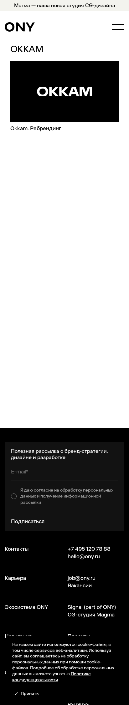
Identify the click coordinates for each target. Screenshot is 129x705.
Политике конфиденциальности (51, 676)
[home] (20, 27)
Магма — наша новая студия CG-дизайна (64, 5)
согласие (43, 490)
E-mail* (19, 471)
